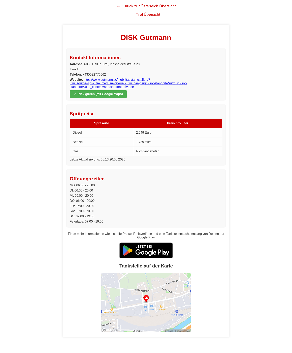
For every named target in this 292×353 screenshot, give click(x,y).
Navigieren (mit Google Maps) (100, 94)
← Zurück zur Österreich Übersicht (146, 6)
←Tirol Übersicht (146, 14)
